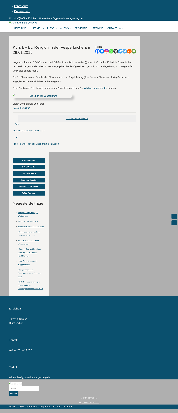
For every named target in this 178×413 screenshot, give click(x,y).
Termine (98, 28)
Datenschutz (22, 11)
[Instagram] (106, 51)
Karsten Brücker (21, 108)
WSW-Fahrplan (28, 193)
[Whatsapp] (111, 51)
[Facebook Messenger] (102, 51)
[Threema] (115, 51)
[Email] (134, 51)
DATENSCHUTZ (90, 402)
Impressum (21, 6)
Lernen (36, 28)
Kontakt (111, 28)
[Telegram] (120, 51)
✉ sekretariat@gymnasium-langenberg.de (61, 18)
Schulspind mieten (28, 180)
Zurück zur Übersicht (77, 118)
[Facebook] (97, 51)
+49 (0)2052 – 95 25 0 (24, 18)
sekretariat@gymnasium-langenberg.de (29, 377)
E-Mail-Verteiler (28, 167)
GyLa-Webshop (29, 173)
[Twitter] (124, 51)
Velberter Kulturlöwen (28, 186)
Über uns (20, 28)
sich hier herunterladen (95, 88)
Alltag (64, 28)
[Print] (129, 51)
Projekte (81, 28)
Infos (50, 28)
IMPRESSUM (90, 398)
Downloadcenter (29, 160)
